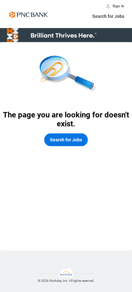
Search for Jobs (108, 16)
